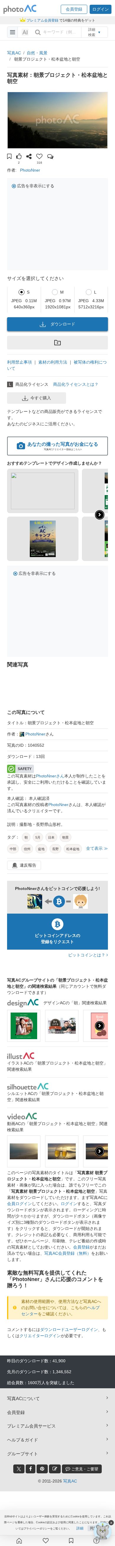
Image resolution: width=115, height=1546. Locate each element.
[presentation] (99, 1026)
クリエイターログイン (40, 1335)
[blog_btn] (55, 1468)
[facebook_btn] (30, 1468)
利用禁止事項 (19, 362)
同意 (93, 1528)
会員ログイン (19, 1203)
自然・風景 (37, 53)
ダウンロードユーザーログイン (69, 1329)
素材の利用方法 (52, 362)
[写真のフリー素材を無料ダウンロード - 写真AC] (20, 9)
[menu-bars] (12, 32)
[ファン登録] (46, 1541)
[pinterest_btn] (42, 1468)
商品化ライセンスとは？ (75, 384)
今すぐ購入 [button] (40, 398)
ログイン (69, 1203)
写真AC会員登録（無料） (67, 1253)
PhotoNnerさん (50, 776)
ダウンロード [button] (62, 324)
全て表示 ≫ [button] (97, 848)
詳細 (79, 1528)
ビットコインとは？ (87, 955)
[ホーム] (19, 1541)
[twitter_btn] (18, 1468)
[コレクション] (71, 1541)
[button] (74, 9)
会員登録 (81, 1247)
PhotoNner (30, 170)
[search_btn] (37, 32)
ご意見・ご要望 (84, 1469)
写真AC (14, 53)
